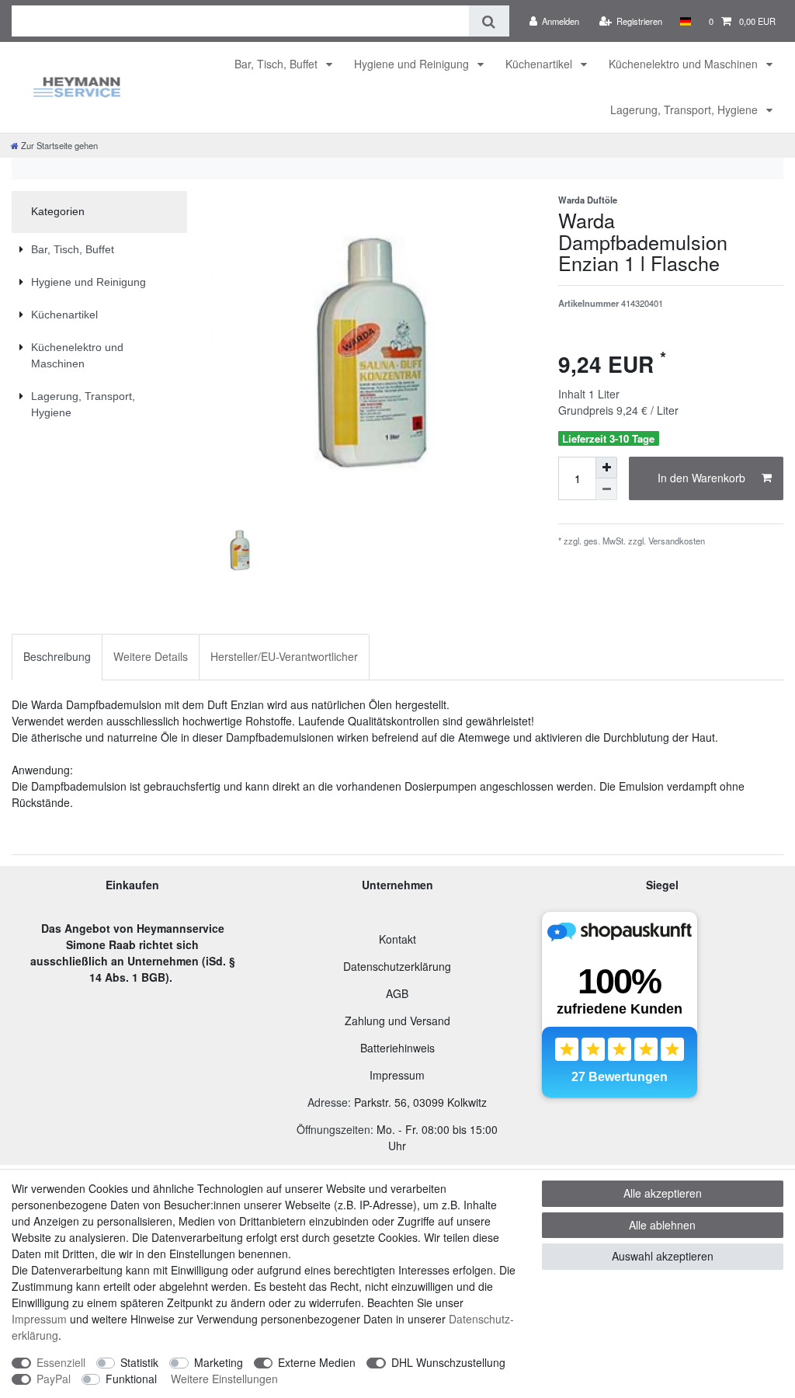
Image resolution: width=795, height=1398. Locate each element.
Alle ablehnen (662, 1225)
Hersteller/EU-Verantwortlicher (284, 656)
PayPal (53, 1378)
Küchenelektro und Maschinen (685, 63)
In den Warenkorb (701, 477)
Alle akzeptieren (662, 1193)
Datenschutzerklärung (397, 966)
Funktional (131, 1378)
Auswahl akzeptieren (662, 1256)
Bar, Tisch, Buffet (277, 63)
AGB (397, 993)
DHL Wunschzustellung (448, 1362)
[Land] (685, 21)
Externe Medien (317, 1362)
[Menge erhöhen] (606, 467)
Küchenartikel (540, 63)
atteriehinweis (401, 1047)
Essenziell (60, 1362)
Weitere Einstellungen (224, 1378)
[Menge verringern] (606, 489)
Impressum (397, 1075)
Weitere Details (150, 656)
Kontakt (397, 939)
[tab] (57, 657)
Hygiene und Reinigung (413, 63)
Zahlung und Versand (397, 1020)
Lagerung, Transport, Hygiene (685, 109)
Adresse (327, 1102)
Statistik (139, 1362)
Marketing (218, 1362)
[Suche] (489, 21)
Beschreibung (57, 656)
